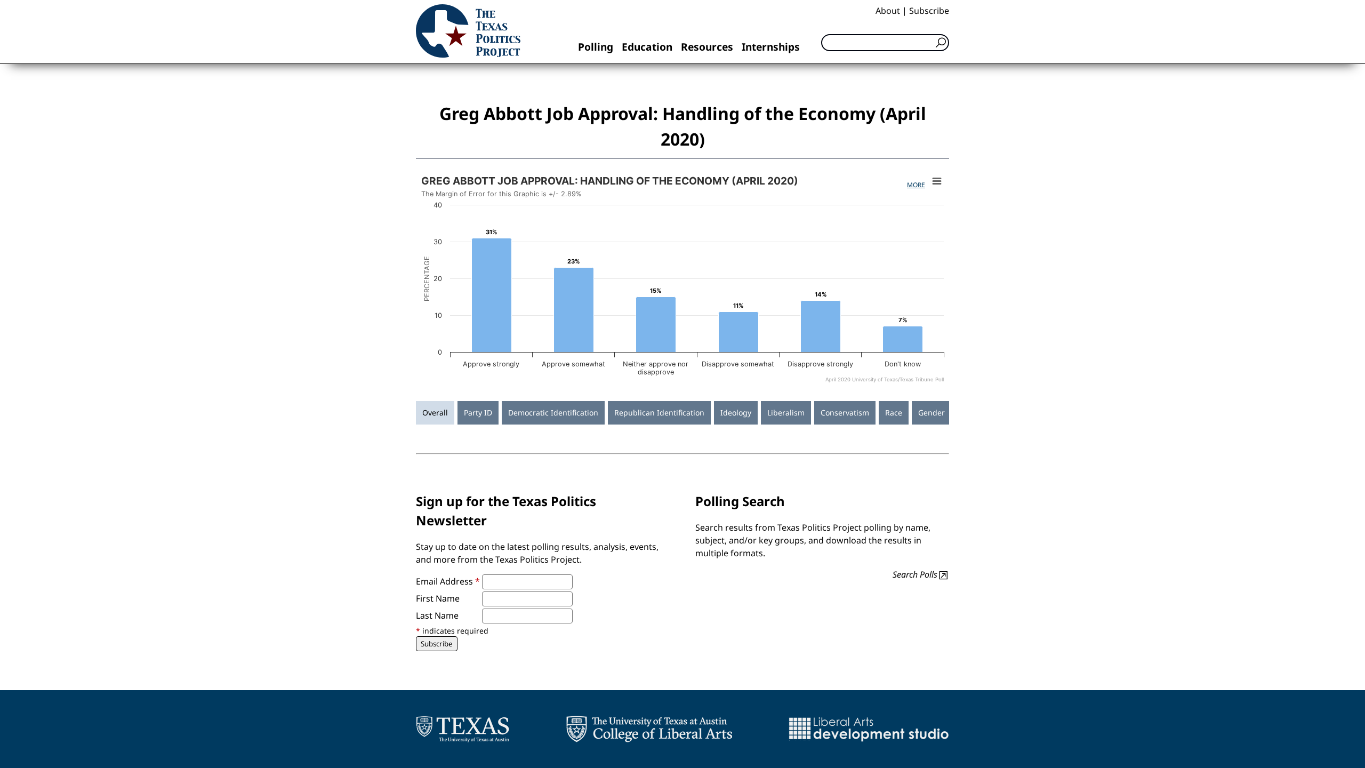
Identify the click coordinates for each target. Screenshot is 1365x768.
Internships (771, 46)
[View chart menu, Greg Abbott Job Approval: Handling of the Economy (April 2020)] (936, 181)
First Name (438, 598)
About (888, 11)
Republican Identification (659, 412)
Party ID (478, 412)
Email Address (448, 581)
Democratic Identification (553, 412)
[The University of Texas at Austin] (462, 729)
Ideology (735, 412)
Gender (931, 412)
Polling (595, 46)
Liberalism (786, 412)
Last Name (437, 615)
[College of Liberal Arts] (649, 729)
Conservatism (845, 412)
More (916, 184)
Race (893, 412)
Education (647, 46)
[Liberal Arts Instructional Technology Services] (869, 729)
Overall (435, 412)
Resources (707, 46)
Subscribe (929, 11)
